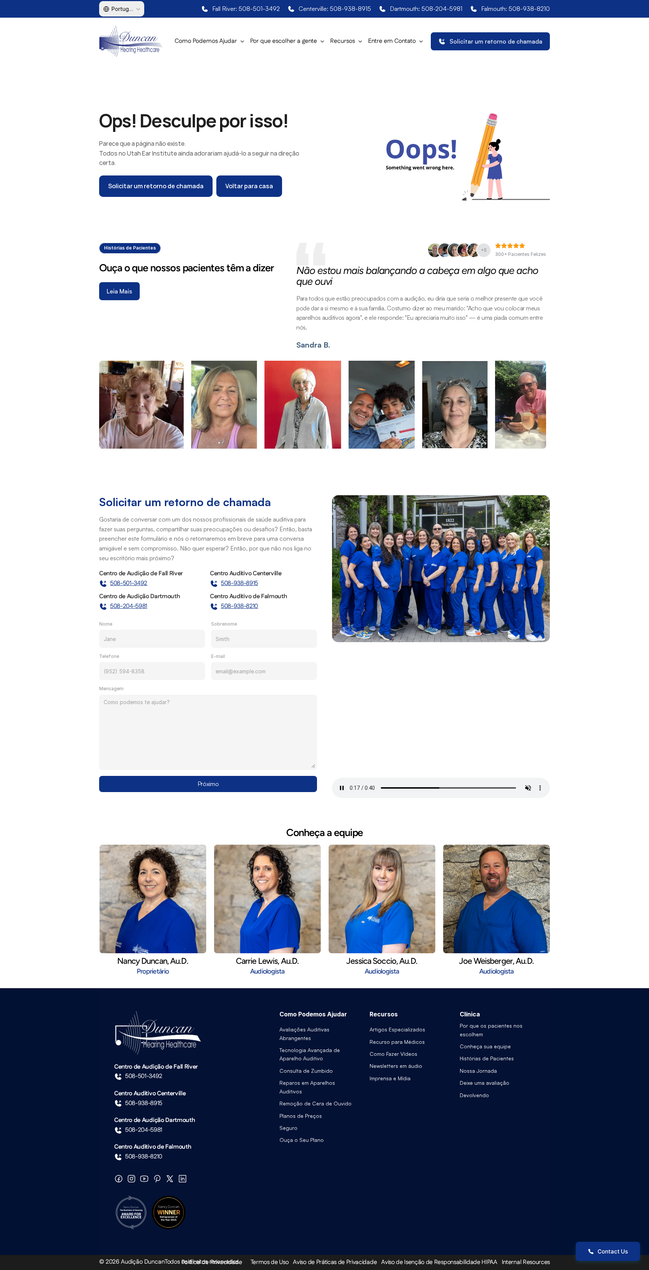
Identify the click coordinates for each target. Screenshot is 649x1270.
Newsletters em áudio (396, 1066)
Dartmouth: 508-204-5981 (426, 8)
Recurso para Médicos (397, 1042)
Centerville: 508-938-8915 (335, 8)
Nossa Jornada (478, 1070)
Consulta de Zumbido (306, 1070)
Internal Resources (526, 1262)
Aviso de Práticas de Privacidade (335, 1262)
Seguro (288, 1128)
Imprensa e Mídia (390, 1078)
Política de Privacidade (211, 1262)
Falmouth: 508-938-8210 (515, 8)
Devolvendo (474, 1095)
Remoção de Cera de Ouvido (315, 1103)
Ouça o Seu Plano (301, 1140)
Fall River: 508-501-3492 (246, 8)
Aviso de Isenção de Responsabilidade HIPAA (439, 1262)
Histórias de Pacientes (487, 1058)
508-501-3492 (128, 583)
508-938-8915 (239, 583)
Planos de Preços (300, 1116)
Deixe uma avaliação (484, 1083)
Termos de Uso (270, 1262)
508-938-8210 (239, 606)
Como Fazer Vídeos (393, 1054)
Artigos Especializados (397, 1029)
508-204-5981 (128, 606)
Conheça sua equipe (485, 1046)
